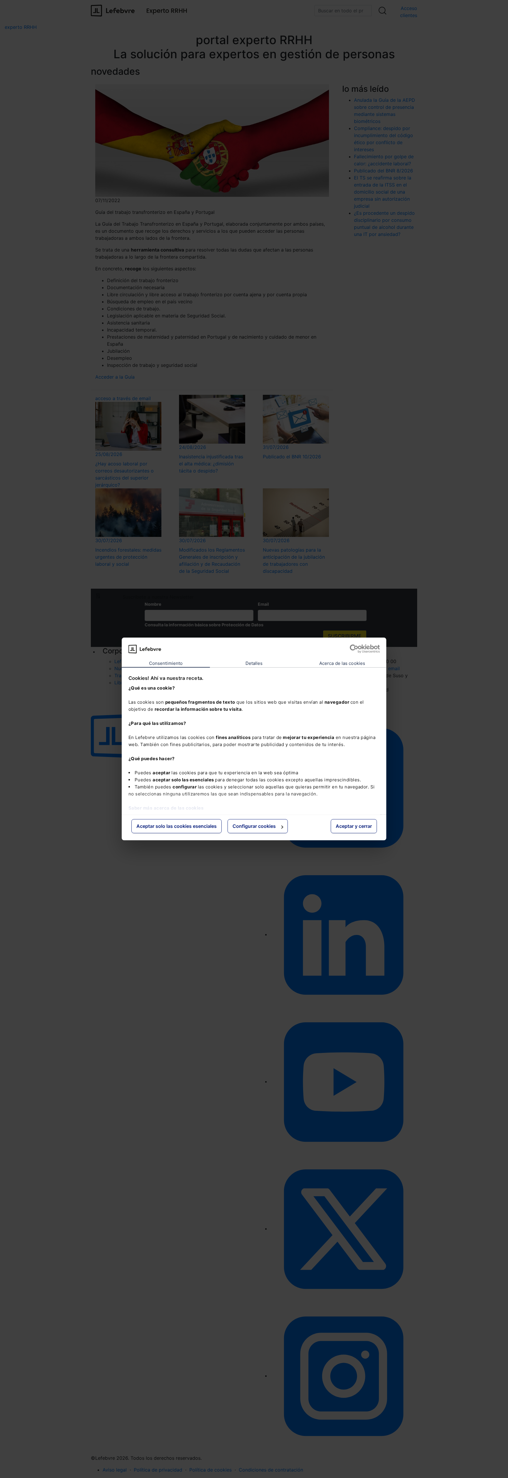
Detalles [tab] (254, 663)
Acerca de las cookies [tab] (342, 663)
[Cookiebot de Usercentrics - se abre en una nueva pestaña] (354, 649)
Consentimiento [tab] (166, 663)
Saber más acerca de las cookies (166, 808)
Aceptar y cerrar (354, 826)
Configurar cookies (254, 826)
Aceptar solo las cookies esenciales (176, 826)
